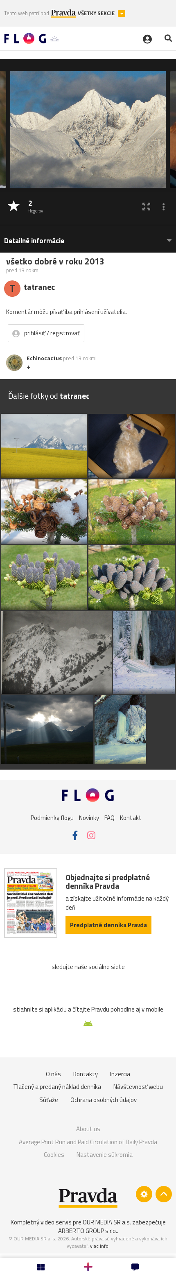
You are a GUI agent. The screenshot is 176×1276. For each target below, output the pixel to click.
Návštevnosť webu (138, 1086)
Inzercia (120, 1074)
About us (88, 1129)
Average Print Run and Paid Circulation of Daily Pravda (88, 1142)
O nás (53, 1074)
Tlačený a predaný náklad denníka (57, 1086)
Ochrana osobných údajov (103, 1099)
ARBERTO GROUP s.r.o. (87, 1230)
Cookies (54, 1154)
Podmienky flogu (52, 817)
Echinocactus (44, 358)
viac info (99, 1246)
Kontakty (85, 1074)
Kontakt (131, 817)
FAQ (109, 817)
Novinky (89, 817)
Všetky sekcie (97, 13)
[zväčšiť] (146, 206)
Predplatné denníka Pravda (108, 925)
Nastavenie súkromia (105, 1154)
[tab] (88, 237)
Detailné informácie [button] (34, 241)
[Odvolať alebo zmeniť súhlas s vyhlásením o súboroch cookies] (144, 1194)
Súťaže (48, 1099)
